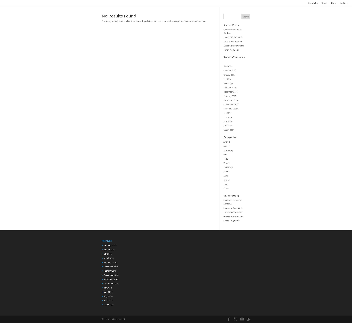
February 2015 (229, 96)
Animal (226, 146)
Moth (225, 175)
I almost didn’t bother (232, 41)
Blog (333, 3)
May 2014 (227, 121)
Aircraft (226, 142)
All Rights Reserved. (116, 319)
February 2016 (229, 87)
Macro (226, 171)
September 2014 (230, 108)
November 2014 (230, 104)
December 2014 (230, 100)
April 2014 (227, 125)
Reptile (226, 180)
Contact (343, 3)
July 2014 (227, 113)
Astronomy (228, 150)
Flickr (225, 159)
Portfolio (313, 3)
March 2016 (228, 83)
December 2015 (230, 91)
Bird (225, 154)
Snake (226, 184)
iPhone (226, 163)
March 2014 (228, 130)
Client (325, 3)
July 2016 (227, 79)
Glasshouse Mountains (233, 45)
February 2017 (229, 70)
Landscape (228, 167)
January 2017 (229, 75)
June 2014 (227, 117)
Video (225, 188)
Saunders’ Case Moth (232, 37)
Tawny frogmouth (231, 50)
